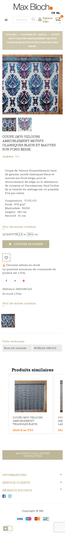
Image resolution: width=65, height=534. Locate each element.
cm (36, 234)
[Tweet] (15, 280)
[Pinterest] (23, 280)
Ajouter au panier (26, 244)
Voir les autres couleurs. (19, 226)
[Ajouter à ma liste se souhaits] (6, 257)
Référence (8, 289)
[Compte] (40, 19)
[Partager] (6, 280)
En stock (7, 293)
